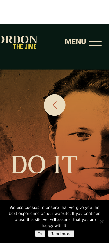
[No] (101, 222)
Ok (40, 233)
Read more (61, 233)
